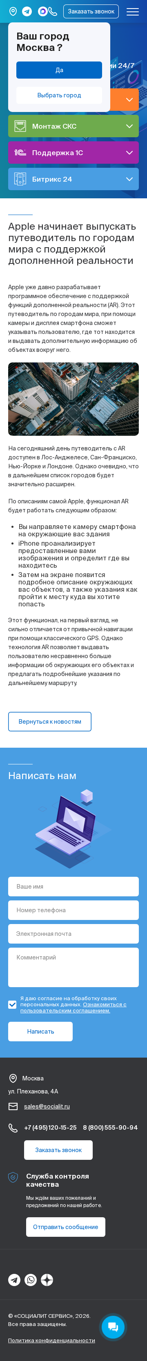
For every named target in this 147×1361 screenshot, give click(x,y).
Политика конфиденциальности (51, 1340)
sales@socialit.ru (47, 1106)
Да (59, 70)
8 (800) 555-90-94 (110, 1127)
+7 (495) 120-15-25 (50, 1127)
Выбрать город (59, 95)
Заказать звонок (91, 11)
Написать (40, 1031)
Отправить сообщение (65, 1227)
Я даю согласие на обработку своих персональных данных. (73, 1004)
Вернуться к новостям (49, 721)
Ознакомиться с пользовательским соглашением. (73, 1007)
